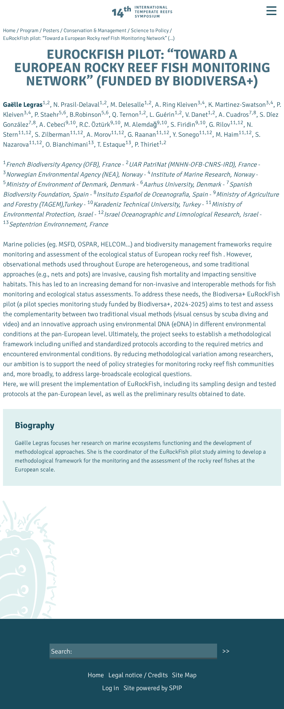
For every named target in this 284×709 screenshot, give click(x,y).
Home (9, 30)
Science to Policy (150, 30)
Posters (51, 30)
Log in (110, 688)
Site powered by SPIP (153, 688)
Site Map (184, 675)
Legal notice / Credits (138, 675)
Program (29, 30)
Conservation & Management (95, 30)
